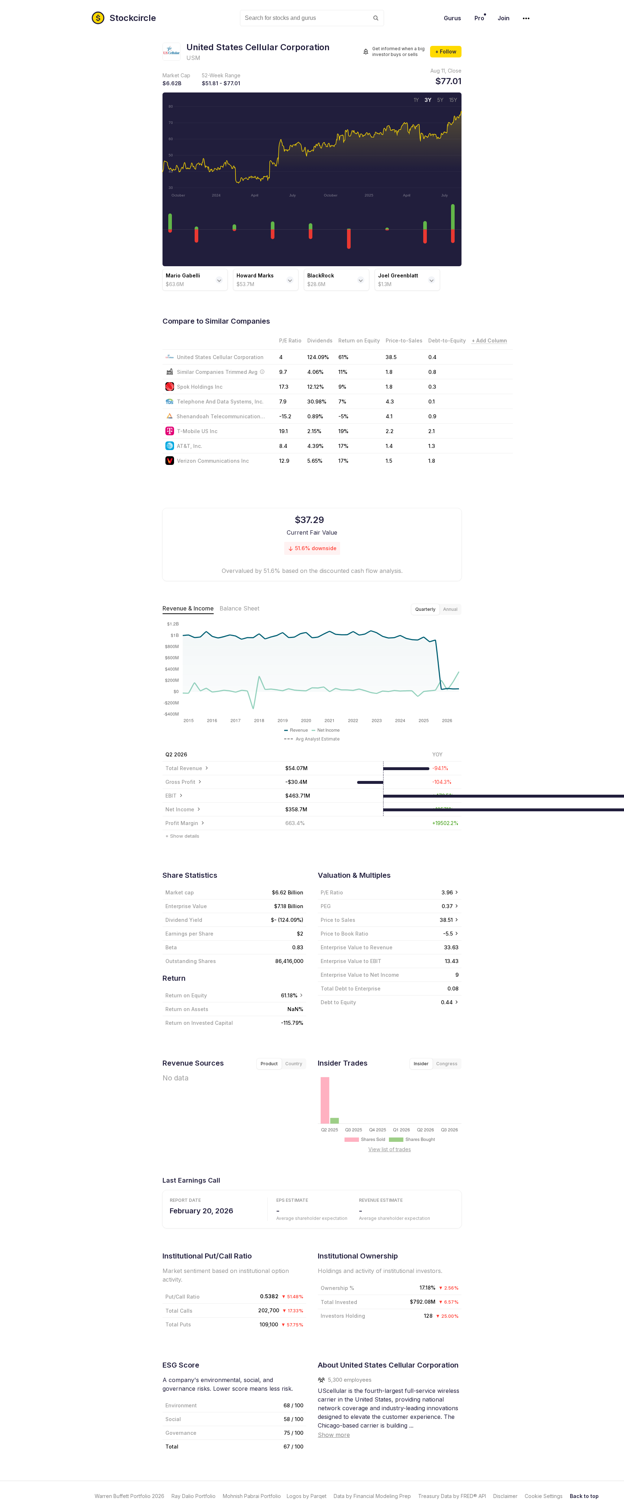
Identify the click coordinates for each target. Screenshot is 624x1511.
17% (343, 446)
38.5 (391, 357)
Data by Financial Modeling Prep (372, 1496)
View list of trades (389, 1149)
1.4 (389, 446)
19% (343, 431)
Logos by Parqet (306, 1496)
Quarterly (425, 609)
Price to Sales (338, 920)
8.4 (283, 446)
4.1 (389, 416)
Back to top (584, 1496)
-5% (343, 416)
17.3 (284, 387)
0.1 (431, 401)
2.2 (390, 431)
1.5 (389, 461)
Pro (479, 18)
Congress (447, 1063)
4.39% (315, 446)
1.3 (431, 446)
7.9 (282, 401)
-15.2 (285, 416)
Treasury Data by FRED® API (452, 1496)
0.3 (432, 387)
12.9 (284, 461)
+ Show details (182, 836)
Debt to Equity (338, 1002)
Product (269, 1063)
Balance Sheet (239, 608)
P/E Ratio (332, 892)
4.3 (390, 401)
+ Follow (445, 51)
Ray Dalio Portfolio (194, 1496)
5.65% (314, 461)
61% (343, 357)
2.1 (431, 431)
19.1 (283, 431)
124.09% (318, 357)
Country (293, 1063)
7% (342, 401)
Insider (421, 1063)
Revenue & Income (188, 608)
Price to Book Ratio (344, 934)
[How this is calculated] (262, 371)
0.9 (432, 416)
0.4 (432, 357)
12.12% (315, 387)
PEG (326, 906)
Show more (334, 1434)
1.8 (389, 387)
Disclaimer (505, 1496)
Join (504, 18)
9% (342, 387)
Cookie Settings (544, 1496)
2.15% (314, 431)
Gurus (452, 18)
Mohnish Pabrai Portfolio (252, 1496)
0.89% (315, 416)
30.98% (316, 401)
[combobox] (312, 18)
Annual (450, 609)
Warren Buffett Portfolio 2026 (129, 1496)
